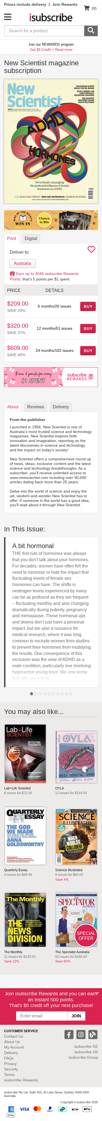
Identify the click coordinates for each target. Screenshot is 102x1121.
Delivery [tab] (61, 407)
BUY (88, 306)
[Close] (97, 993)
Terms (9, 1074)
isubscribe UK (86, 1052)
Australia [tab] (22, 263)
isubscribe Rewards (21, 1080)
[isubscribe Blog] (93, 1034)
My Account (14, 1047)
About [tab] (12, 407)
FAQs (9, 1058)
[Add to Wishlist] (91, 251)
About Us (12, 1042)
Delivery (11, 1052)
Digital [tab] (31, 238)
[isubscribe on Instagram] (82, 1034)
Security (11, 1069)
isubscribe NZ (86, 1046)
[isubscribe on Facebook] (70, 1034)
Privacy (10, 1063)
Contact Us (13, 1036)
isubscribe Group (83, 1057)
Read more (63, 50)
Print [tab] (11, 238)
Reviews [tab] (35, 407)
